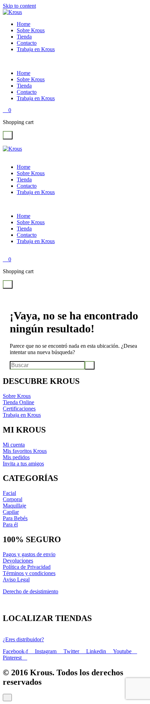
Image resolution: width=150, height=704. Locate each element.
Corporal (12, 499)
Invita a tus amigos (23, 464)
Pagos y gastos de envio (29, 554)
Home (23, 24)
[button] (8, 135)
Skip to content (19, 6)
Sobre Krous (31, 30)
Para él (10, 524)
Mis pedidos (16, 457)
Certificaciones (19, 409)
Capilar (11, 512)
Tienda (24, 37)
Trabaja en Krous (36, 49)
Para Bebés (15, 518)
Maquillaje (14, 506)
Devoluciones (18, 561)
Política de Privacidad (27, 567)
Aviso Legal (16, 579)
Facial (9, 493)
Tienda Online (18, 402)
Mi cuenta (14, 445)
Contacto (27, 43)
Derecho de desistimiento (30, 591)
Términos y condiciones (29, 573)
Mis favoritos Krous (25, 451)
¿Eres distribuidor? (23, 639)
